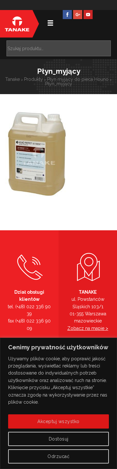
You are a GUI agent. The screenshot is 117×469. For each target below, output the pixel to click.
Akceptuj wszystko (58, 421)
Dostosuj (59, 439)
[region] (58, 403)
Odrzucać (58, 456)
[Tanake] (17, 24)
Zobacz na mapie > (87, 328)
